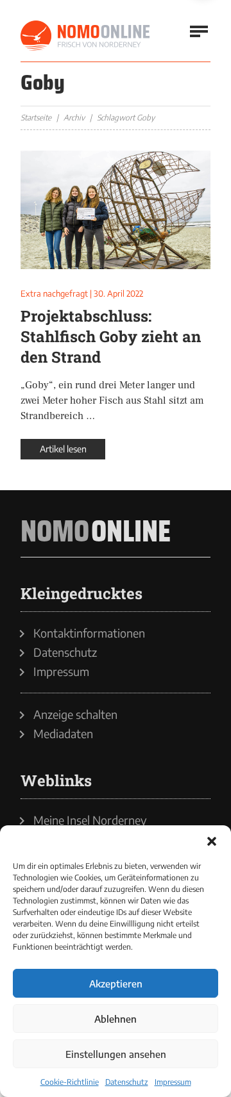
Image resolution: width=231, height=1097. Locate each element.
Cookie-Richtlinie (69, 1082)
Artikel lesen (63, 448)
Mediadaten (63, 733)
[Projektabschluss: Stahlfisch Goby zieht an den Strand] (115, 210)
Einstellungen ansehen (115, 1054)
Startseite (36, 117)
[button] (211, 841)
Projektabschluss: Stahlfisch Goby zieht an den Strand (111, 336)
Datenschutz (126, 1082)
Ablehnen (115, 1019)
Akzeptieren (115, 983)
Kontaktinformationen (89, 633)
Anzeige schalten (75, 714)
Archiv (74, 117)
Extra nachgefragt (54, 293)
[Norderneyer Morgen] (86, 36)
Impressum (173, 1082)
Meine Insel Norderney (90, 820)
